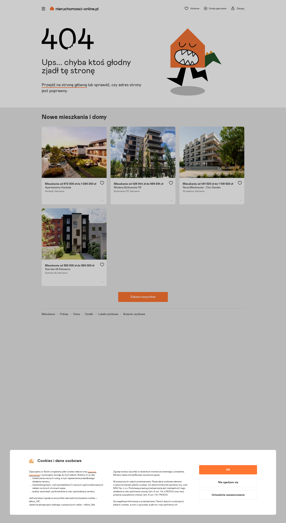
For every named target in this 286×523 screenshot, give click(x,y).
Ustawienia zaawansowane (228, 495)
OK (228, 469)
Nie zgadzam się (228, 482)
